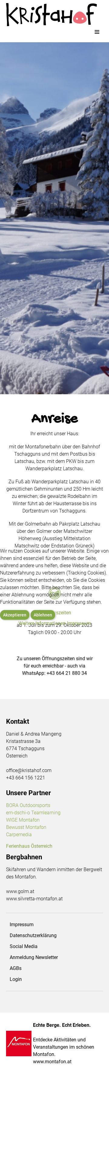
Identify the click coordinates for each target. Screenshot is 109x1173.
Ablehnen (43, 614)
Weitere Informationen (42, 623)
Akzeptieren (14, 614)
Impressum (79, 623)
